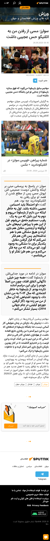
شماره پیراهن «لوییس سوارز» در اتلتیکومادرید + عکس (27, 162)
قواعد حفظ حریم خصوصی (37, 495)
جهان (47, 466)
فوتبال (30, 384)
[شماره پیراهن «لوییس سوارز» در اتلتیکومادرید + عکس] (25, 138)
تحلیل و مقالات (18, 466)
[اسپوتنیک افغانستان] (43, 5)
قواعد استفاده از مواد (31, 490)
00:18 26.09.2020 (41, 43)
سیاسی (29, 466)
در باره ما (45, 490)
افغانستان (38, 466)
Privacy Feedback (40, 505)
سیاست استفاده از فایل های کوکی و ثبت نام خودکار (30, 500)
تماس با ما (16, 490)
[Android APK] (39, 514)
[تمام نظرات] (46, 537)
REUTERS (30, 75)
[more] (4, 171)
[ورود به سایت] (20, 3)
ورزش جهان (20, 384)
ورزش (45, 384)
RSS (29, 506)
